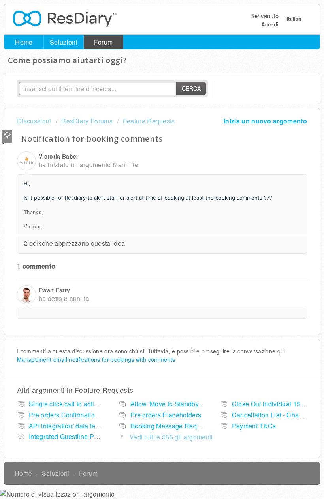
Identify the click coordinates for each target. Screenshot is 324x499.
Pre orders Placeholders (165, 414)
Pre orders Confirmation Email (73, 414)
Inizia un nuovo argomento (265, 120)
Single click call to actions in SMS (78, 403)
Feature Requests (149, 120)
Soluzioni (63, 42)
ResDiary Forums (87, 120)
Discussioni (34, 120)
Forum (103, 42)
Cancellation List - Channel (272, 414)
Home (23, 42)
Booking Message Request (169, 425)
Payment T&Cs (254, 425)
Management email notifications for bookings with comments (96, 359)
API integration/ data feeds (67, 425)
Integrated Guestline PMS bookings (80, 436)
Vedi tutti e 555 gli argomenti (171, 436)
